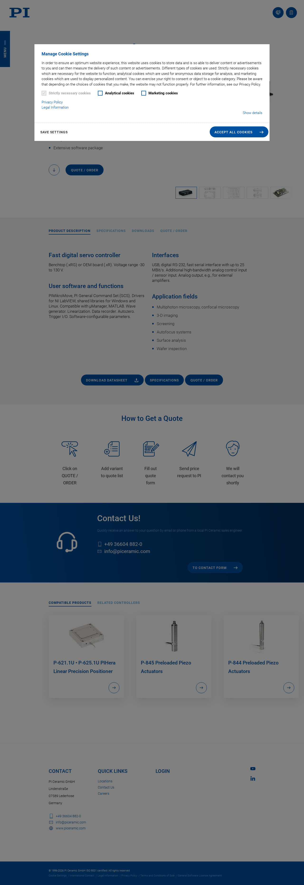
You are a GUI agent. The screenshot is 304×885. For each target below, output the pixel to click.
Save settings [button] (54, 132)
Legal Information (55, 107)
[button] (239, 131)
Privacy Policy (52, 102)
